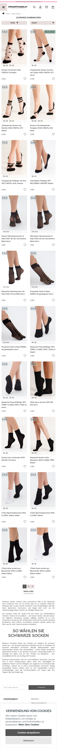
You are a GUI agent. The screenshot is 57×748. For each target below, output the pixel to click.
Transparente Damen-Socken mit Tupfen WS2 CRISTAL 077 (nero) (42, 72)
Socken (8, 13)
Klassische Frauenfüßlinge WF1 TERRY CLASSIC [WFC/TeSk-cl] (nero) (14, 404)
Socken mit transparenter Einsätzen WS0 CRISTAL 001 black (41, 128)
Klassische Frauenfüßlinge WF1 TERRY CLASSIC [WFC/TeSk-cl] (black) (42, 349)
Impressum (35, 699)
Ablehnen (28, 740)
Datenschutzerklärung (39, 703)
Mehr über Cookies (29, 724)
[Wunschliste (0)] (46, 7)
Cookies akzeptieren (28, 732)
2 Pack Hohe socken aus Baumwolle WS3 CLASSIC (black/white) (40, 570)
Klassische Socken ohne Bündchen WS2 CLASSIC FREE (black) (42, 460)
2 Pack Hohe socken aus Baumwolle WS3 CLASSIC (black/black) (12, 570)
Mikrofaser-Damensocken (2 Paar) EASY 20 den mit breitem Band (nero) (42, 238)
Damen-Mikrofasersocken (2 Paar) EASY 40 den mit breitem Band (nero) (14, 238)
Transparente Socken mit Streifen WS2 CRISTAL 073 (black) (12, 128)
